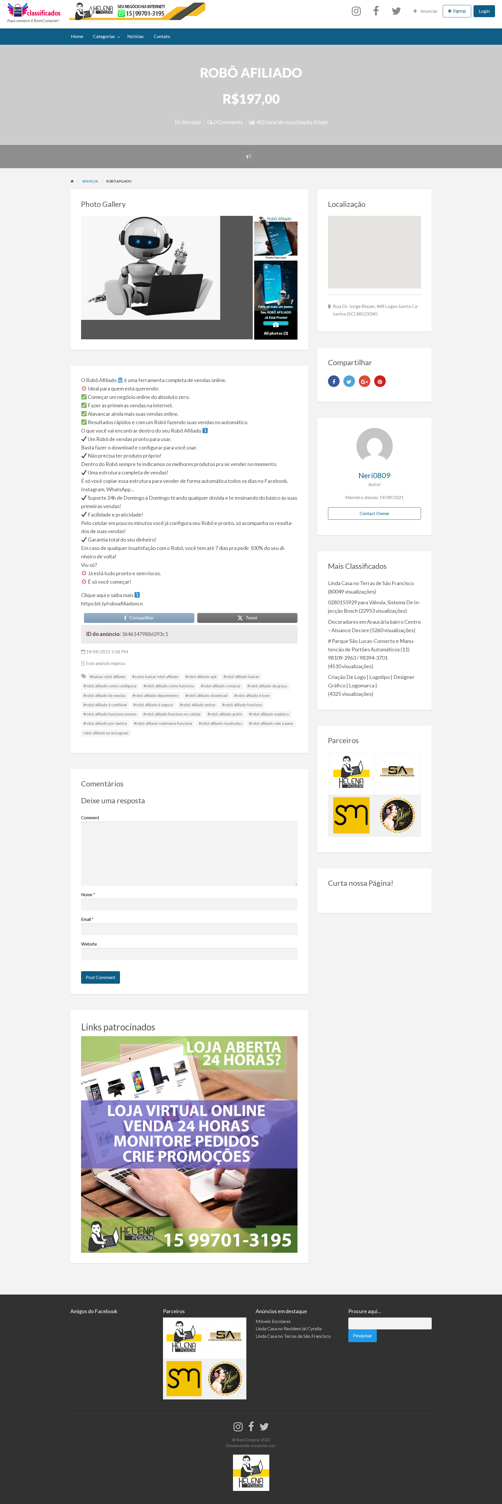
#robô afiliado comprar (221, 686)
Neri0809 (374, 475)
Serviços (191, 122)
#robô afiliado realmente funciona (163, 723)
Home (77, 36)
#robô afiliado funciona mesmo (110, 714)
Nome (88, 894)
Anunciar (428, 11)
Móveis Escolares (273, 1321)
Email (87, 919)
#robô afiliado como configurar (110, 686)
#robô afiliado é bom (252, 695)
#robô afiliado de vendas (104, 695)
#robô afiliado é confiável (105, 704)
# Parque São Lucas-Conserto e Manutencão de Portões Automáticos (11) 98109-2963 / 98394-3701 (371, 649)
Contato (162, 36)
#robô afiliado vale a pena (271, 723)
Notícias (135, 36)
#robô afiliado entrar (198, 704)
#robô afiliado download (206, 695)
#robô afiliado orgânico (269, 714)
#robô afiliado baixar (241, 676)
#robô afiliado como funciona (169, 686)
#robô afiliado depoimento (155, 695)
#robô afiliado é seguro (153, 704)
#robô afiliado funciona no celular (172, 714)
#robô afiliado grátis (224, 714)
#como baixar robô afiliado (155, 676)
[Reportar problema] (248, 156)
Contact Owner (375, 513)
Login (484, 11)
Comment (90, 817)
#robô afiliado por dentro (105, 723)
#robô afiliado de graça (267, 686)
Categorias (104, 36)
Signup (459, 10)
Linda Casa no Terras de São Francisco (371, 583)
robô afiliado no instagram (105, 733)
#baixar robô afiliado (108, 676)
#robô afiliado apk (201, 676)
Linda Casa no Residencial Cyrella (289, 1328)
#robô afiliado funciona (242, 704)
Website (89, 944)
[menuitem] (357, 11)
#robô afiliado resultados (220, 723)
